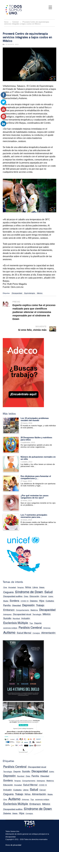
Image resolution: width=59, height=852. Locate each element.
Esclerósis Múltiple (15, 623)
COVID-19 (24, 601)
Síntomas (46, 628)
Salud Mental (24, 632)
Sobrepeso (7, 614)
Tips (31, 623)
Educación (34, 596)
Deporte (37, 623)
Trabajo (40, 605)
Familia (7, 605)
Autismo (9, 632)
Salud (48, 592)
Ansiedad (12, 587)
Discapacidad (17, 293)
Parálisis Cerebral (30, 627)
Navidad (16, 618)
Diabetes (34, 600)
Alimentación (48, 632)
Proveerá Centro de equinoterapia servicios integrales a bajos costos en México (27, 37)
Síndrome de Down (29, 592)
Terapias (20, 587)
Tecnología (37, 614)
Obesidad (16, 605)
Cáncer (44, 596)
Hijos (41, 600)
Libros (35, 587)
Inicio (6, 22)
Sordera (14, 600)
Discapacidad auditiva (12, 596)
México (39, 293)
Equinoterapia (29, 293)
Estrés (50, 596)
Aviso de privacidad (13, 845)
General (15, 22)
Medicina (34, 610)
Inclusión (25, 618)
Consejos (36, 633)
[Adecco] (23, 372)
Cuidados (50, 600)
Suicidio (7, 618)
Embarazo (9, 609)
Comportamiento (22, 610)
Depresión (28, 605)
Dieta (26, 596)
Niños (28, 587)
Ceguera (8, 592)
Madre (50, 794)
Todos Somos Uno (12, 831)
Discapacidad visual (22, 614)
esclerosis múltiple (10, 628)
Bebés (41, 587)
